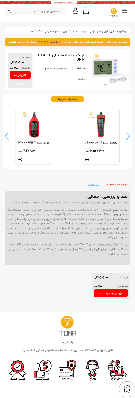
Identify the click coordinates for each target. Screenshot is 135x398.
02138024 (90, 350)
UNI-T (78, 68)
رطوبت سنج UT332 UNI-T (101, 142)
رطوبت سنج (50, 68)
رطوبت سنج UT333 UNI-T (34, 142)
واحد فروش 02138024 (49, 42)
